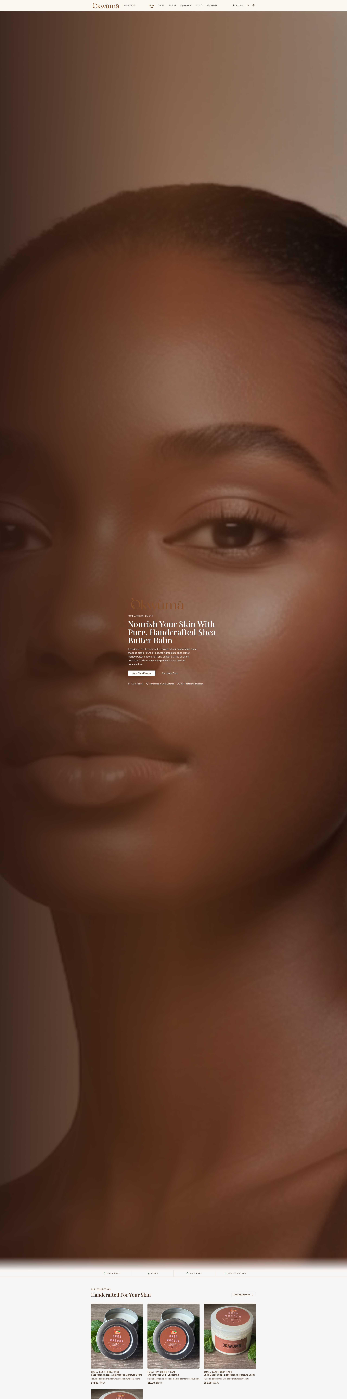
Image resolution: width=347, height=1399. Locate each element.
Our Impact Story (170, 673)
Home (151, 5)
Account (239, 5)
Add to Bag (119, 1364)
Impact (199, 5)
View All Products (242, 1295)
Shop (161, 5)
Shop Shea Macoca (141, 673)
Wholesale (212, 5)
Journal (172, 5)
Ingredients (185, 5)
